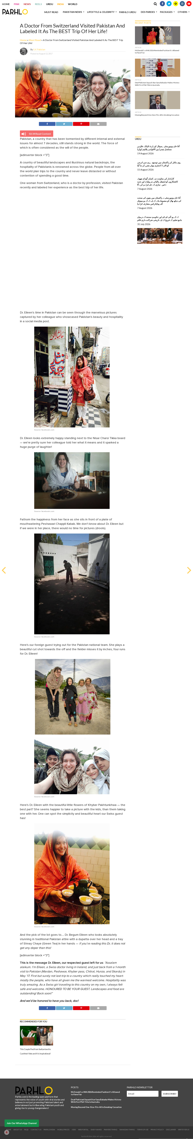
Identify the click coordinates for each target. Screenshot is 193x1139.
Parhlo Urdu (127, 12)
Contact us (36, 1130)
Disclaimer (171, 1130)
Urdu (49, 4)
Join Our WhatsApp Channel (22, 1123)
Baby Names (96, 1130)
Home (6, 4)
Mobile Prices (63, 1130)
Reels (38, 4)
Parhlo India (49, 1130)
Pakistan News (72, 11)
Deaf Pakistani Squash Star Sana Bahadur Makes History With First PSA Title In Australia (96, 1100)
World (72, 4)
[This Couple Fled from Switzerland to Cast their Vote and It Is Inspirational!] (36, 1044)
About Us (17, 1130)
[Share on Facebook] (47, 123)
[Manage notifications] (6, 1132)
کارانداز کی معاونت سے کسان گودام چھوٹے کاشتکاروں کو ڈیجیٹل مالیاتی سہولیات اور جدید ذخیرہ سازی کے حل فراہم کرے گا (157, 181)
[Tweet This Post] (64, 123)
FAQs (26, 1130)
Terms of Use (142, 1130)
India (60, 4)
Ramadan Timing (127, 1130)
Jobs (74, 1130)
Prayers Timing (110, 1130)
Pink (16, 4)
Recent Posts (143, 23)
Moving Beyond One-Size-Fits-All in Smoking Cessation (96, 1107)
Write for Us (183, 1130)
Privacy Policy (157, 1130)
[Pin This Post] (81, 123)
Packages (166, 11)
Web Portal (83, 1130)
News (27, 4)
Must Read (51, 12)
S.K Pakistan (39, 49)
